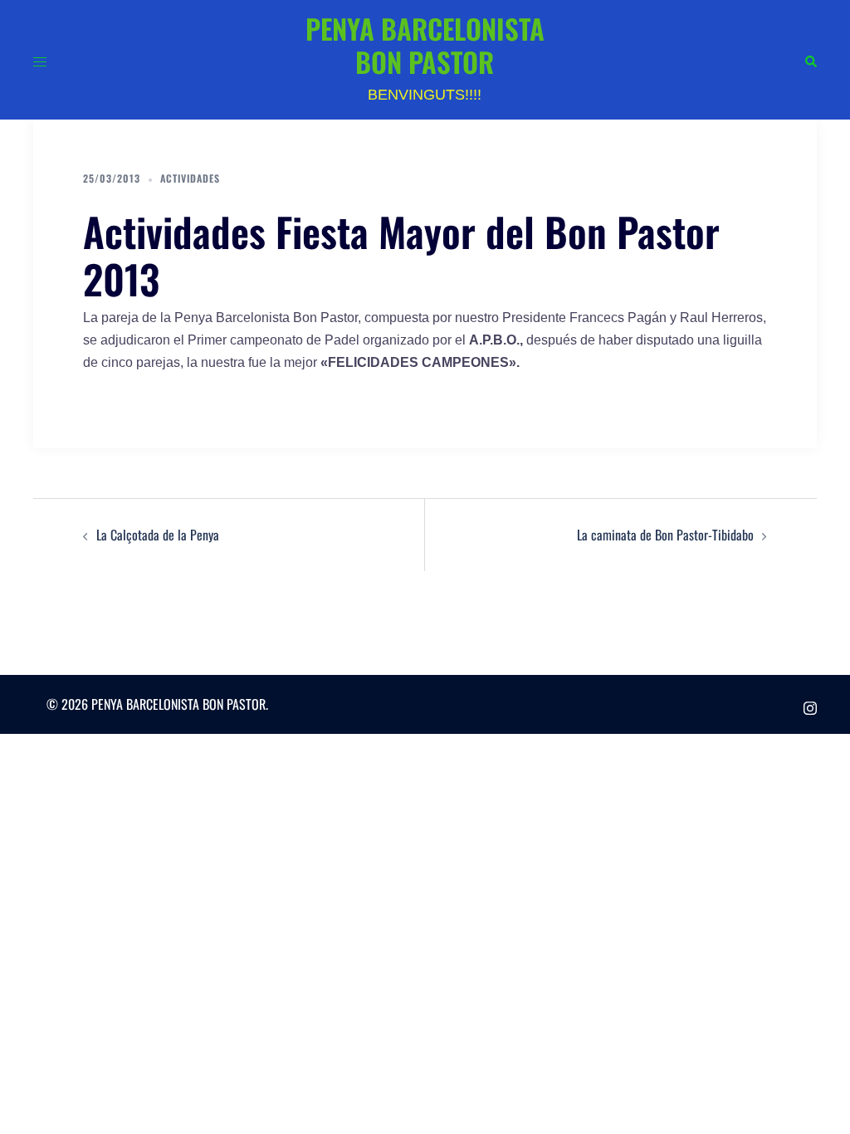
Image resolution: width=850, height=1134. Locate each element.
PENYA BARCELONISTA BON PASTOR (425, 45)
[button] (810, 60)
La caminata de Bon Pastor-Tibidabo (665, 535)
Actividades (190, 178)
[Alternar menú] (39, 60)
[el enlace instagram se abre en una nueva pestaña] (810, 704)
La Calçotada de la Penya (157, 535)
